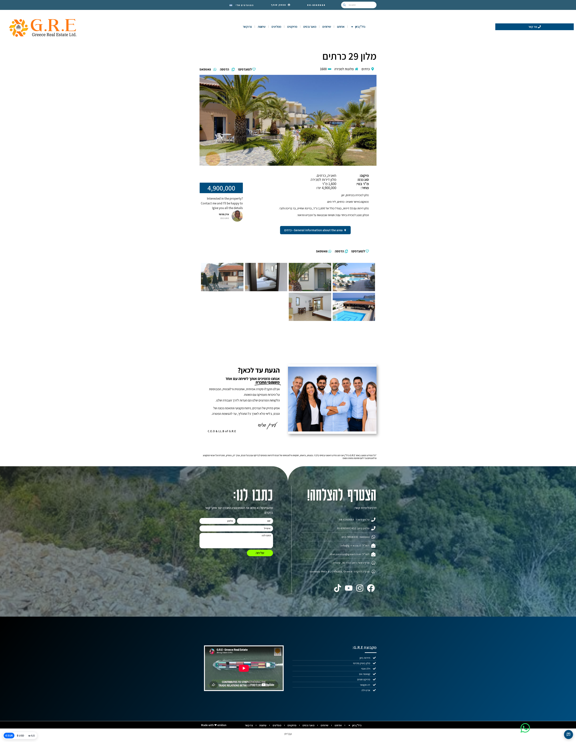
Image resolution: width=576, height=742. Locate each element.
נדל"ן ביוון (360, 27)
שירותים (326, 27)
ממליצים (276, 27)
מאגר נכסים (309, 27)
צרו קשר (247, 27)
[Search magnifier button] (344, 5)
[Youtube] (348, 588)
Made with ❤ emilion (213, 725)
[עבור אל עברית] (231, 5)
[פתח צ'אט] (568, 734)
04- (316, 5)
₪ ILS (31, 735)
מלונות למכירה (344, 69)
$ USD (20, 735)
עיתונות (261, 27)
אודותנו (340, 27)
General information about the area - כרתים (313, 230)
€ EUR (9, 735)
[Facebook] (370, 588)
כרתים (366, 69)
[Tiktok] (337, 588)
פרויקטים (292, 27)
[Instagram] (359, 588)
